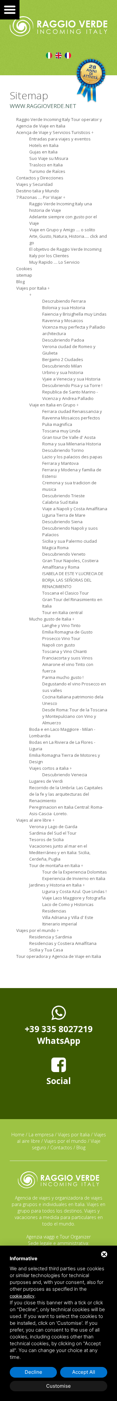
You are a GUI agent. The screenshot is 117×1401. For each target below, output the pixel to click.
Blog (80, 1147)
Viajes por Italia (74, 1134)
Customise (58, 1386)
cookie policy (22, 1296)
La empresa (41, 1134)
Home (17, 1134)
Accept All (83, 1372)
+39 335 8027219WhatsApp (59, 1034)
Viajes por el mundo (65, 1141)
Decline (33, 1372)
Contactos (61, 1147)
